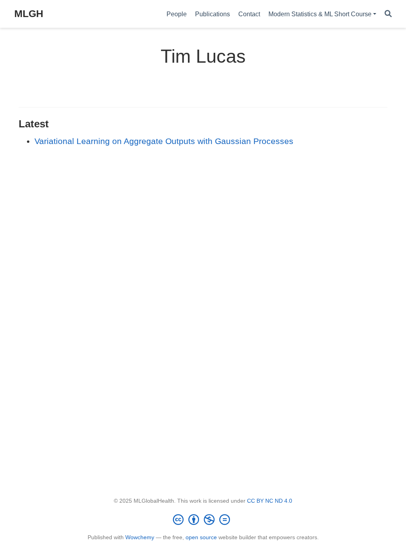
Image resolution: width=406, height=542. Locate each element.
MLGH (28, 13)
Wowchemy (139, 537)
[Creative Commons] (203, 519)
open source (201, 537)
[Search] (388, 14)
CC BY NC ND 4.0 (269, 501)
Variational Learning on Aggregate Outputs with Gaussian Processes (163, 141)
